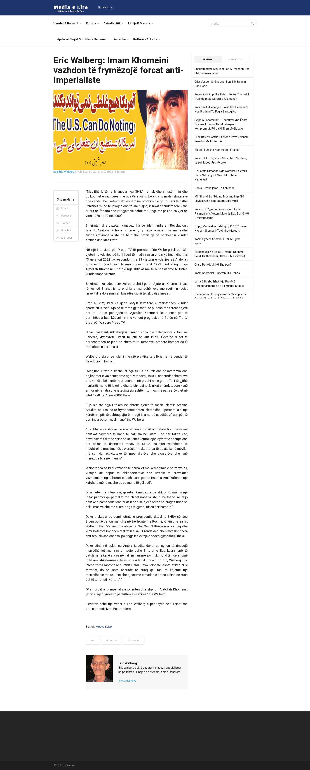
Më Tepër (66, 237)
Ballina (160, 723)
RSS (159, 739)
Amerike (120, 39)
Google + (66, 230)
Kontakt (230, 723)
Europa (91, 23)
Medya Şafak (104, 626)
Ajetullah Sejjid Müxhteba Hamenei (81, 39)
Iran (92, 640)
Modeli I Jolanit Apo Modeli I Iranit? (216, 149)
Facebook (66, 215)
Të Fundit (208, 59)
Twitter (65, 223)
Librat (194, 723)
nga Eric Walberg (64, 171)
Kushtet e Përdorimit (203, 739)
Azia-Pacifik (112, 23)
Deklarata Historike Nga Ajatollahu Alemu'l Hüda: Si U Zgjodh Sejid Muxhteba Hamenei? (220, 175)
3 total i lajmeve (127, 680)
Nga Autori (236, 59)
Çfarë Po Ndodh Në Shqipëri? (212, 264)
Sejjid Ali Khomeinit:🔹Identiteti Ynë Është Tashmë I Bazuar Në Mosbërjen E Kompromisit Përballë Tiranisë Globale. (220, 124)
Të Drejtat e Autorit (236, 731)
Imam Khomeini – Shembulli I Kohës (217, 273)
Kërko (194, 731)
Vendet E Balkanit (65, 23)
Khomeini (133, 640)
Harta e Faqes (164, 731)
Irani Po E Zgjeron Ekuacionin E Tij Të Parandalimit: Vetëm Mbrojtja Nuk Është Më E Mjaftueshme (221, 214)
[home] (70, 8)
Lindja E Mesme (139, 23)
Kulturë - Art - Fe (145, 39)
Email (64, 208)
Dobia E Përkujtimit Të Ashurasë (214, 188)
